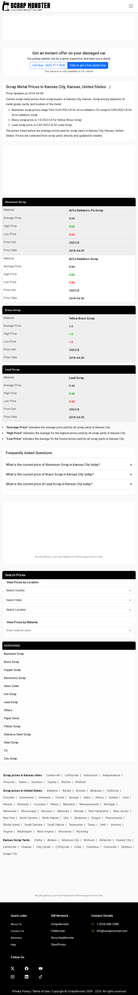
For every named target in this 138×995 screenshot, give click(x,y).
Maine (54, 804)
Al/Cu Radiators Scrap (83, 259)
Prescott (8, 782)
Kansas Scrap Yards (16, 840)
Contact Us (17, 931)
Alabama (52, 790)
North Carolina (28, 818)
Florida (60, 797)
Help (13, 944)
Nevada (79, 811)
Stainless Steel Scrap (17, 734)
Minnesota (9, 811)
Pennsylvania (113, 818)
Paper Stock (11, 718)
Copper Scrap (12, 670)
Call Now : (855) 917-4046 (48, 65)
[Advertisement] (69, 28)
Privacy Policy (21, 991)
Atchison (89, 840)
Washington (24, 831)
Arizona (80, 790)
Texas (91, 824)
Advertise (16, 937)
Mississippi (28, 811)
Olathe (38, 840)
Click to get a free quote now (88, 65)
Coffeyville (72, 775)
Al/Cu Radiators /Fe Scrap (86, 210)
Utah (103, 824)
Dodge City (10, 853)
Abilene (52, 840)
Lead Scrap (12, 369)
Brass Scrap (13, 310)
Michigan (109, 804)
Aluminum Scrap (15, 202)
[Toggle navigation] (131, 6)
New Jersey (121, 811)
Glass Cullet (11, 686)
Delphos (126, 847)
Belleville (105, 840)
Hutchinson (91, 775)
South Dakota (55, 824)
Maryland (69, 804)
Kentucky (23, 804)
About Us (16, 924)
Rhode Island (11, 824)
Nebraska (63, 811)
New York (9, 818)
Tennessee (76, 824)
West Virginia (45, 831)
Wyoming (82, 831)
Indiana (113, 797)
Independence (111, 775)
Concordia (110, 847)
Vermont (116, 824)
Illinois (99, 797)
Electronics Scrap (15, 678)
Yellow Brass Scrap (82, 318)
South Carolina (33, 824)
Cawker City (123, 840)
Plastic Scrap (12, 726)
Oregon (95, 818)
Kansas (7, 804)
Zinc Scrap (10, 758)
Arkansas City (70, 840)
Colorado (8, 797)
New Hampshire (98, 811)
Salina (22, 782)
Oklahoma (80, 818)
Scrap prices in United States (22, 790)
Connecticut (26, 797)
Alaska (67, 790)
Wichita (65, 782)
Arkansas (96, 790)
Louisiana (40, 804)
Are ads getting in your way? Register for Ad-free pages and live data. (69, 557)
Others (8, 710)
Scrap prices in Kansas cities (22, 775)
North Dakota (50, 818)
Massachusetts (89, 804)
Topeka (51, 782)
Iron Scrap (10, 694)
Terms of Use (40, 991)
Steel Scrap (11, 742)
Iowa (126, 797)
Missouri (46, 811)
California (113, 790)
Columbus (92, 847)
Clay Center (43, 847)
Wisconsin (65, 831)
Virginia (7, 831)
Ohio (66, 818)
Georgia (74, 797)
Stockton (36, 782)
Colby (77, 847)
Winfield (80, 782)
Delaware (45, 797)
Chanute (26, 847)
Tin (6, 750)
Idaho (87, 797)
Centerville (53, 775)
